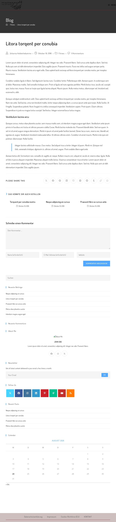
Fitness (61, 53)
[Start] (7, 25)
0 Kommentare (77, 53)
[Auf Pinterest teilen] (60, 181)
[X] (64, 353)
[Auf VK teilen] (80, 181)
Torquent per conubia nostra (22, 201)
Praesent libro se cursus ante (93, 201)
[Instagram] (58, 353)
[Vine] (53, 393)
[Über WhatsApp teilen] (107, 181)
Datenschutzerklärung (33, 516)
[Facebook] (51, 353)
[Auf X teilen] (46, 181)
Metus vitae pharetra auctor (15, 309)
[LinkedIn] (36, 393)
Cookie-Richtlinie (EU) (70, 516)
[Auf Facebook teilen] (53, 181)
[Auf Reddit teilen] (87, 181)
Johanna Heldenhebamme (20, 53)
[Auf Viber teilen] (73, 181)
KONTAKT (88, 516)
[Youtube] (62, 393)
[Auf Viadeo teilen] (100, 181)
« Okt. (8, 484)
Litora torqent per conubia (26, 25)
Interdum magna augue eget (16, 314)
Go (105, 375)
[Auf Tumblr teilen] (94, 181)
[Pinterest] (45, 393)
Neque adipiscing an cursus (58, 201)
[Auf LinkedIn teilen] (66, 181)
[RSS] (70, 393)
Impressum (51, 516)
